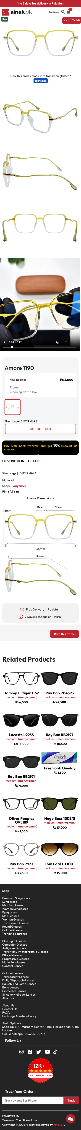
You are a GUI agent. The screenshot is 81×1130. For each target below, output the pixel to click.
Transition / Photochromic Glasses (25, 951)
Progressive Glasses (15, 959)
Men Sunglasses (12, 905)
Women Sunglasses (15, 909)
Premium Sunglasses (16, 898)
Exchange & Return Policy (19, 1016)
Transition (41, 80)
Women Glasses (13, 919)
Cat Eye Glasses (13, 930)
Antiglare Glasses (14, 948)
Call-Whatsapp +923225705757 (23, 1034)
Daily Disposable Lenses (18, 980)
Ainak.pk (58, 1124)
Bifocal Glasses (12, 955)
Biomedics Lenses (14, 991)
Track (71, 1100)
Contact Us (9, 1009)
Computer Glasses (14, 944)
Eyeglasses (9, 912)
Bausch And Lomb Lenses (19, 984)
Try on (74, 20)
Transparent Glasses (16, 923)
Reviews (53, 12)
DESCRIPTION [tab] (13, 461)
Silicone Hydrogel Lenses (19, 994)
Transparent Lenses (15, 977)
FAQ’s (6, 1012)
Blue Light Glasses (14, 941)
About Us (8, 1005)
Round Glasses (12, 926)
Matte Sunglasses (13, 962)
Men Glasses (10, 916)
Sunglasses (9, 901)
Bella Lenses (10, 987)
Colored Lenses (12, 973)
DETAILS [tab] (34, 461)
